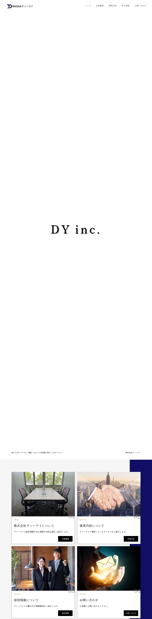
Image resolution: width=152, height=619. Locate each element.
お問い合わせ (140, 5)
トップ (88, 5)
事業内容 (113, 5)
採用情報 (65, 613)
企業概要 (100, 5)
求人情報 (126, 5)
